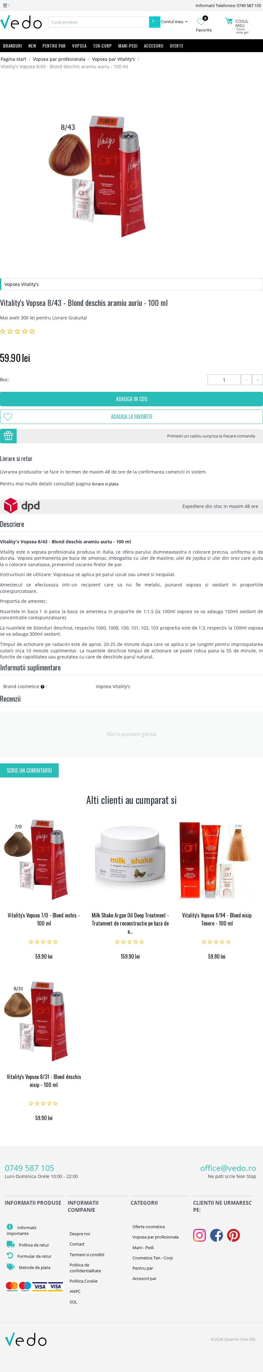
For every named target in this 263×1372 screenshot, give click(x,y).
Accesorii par (144, 1278)
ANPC (75, 1291)
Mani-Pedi (128, 45)
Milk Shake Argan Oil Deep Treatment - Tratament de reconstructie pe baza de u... (130, 923)
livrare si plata (105, 484)
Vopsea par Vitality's (113, 59)
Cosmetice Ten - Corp (152, 1258)
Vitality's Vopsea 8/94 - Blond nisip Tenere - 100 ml (216, 919)
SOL (73, 1302)
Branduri (12, 45)
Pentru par (142, 1268)
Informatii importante (21, 1230)
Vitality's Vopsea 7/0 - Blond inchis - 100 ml (44, 919)
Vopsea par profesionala (59, 59)
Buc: (4, 379)
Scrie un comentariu (29, 770)
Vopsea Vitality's (21, 284)
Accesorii (154, 45)
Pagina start (13, 59)
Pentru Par (54, 45)
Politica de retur (33, 1245)
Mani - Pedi (143, 1247)
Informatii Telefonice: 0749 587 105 (228, 5)
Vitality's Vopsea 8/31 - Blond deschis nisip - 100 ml (44, 1081)
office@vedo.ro (228, 1167)
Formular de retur (33, 1256)
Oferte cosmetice (148, 1226)
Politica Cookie (84, 1281)
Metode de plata (34, 1267)
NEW (32, 45)
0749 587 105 (29, 1167)
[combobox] (98, 22)
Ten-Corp (102, 45)
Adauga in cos (131, 399)
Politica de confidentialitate (85, 1268)
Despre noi (80, 1234)
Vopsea (79, 45)
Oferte (176, 45)
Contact (77, 1244)
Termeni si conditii (87, 1254)
